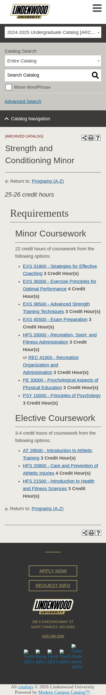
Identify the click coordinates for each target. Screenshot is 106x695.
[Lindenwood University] (43, 11)
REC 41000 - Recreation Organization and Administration (51, 365)
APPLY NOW (53, 570)
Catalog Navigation (30, 118)
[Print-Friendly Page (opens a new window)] (91, 138)
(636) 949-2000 (53, 636)
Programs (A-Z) (48, 181)
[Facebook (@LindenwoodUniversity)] (53, 656)
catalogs (25, 686)
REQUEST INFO (53, 585)
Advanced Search (23, 101)
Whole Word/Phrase (32, 87)
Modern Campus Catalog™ (64, 692)
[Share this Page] (84, 138)
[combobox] (53, 32)
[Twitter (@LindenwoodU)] (29, 656)
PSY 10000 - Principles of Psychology (62, 395)
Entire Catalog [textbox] (22, 60)
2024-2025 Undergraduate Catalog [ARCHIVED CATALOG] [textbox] (54, 32)
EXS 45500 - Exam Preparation (55, 319)
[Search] (95, 75)
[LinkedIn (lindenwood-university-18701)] (77, 656)
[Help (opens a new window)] (98, 138)
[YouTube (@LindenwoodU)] (65, 656)
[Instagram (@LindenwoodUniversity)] (41, 656)
